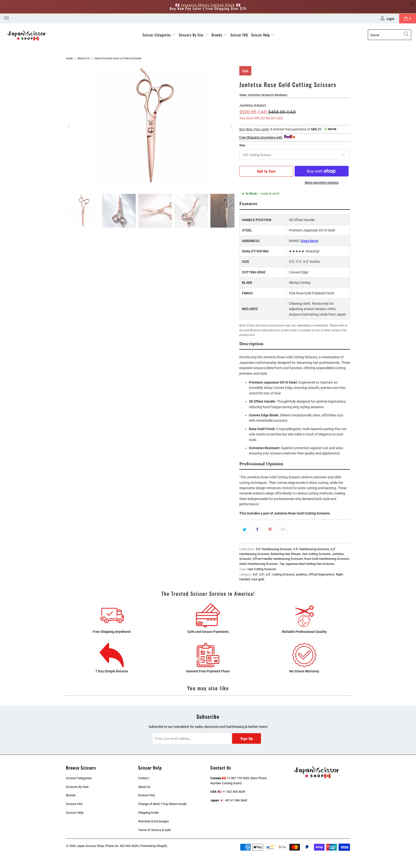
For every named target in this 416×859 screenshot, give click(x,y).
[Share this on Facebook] (257, 530)
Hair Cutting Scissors (316, 554)
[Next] (231, 126)
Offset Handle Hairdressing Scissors (278, 559)
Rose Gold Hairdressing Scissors (326, 559)
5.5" (261, 574)
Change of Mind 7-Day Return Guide (162, 804)
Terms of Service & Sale (154, 830)
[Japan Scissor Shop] (27, 35)
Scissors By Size (191, 34)
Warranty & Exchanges (153, 821)
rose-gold (257, 579)
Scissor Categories (157, 34)
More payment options (321, 182)
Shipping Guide (148, 812)
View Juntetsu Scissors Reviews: (263, 95)
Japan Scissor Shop (90, 846)
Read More (309, 241)
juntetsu (301, 574)
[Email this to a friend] (283, 530)
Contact (143, 778)
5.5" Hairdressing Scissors (311, 549)
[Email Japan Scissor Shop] (6, 18)
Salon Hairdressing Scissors (258, 564)
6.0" (268, 574)
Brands (217, 34)
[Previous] (69, 126)
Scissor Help (261, 34)
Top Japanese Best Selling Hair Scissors (306, 564)
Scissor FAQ (239, 34)
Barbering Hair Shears (285, 554)
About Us (144, 787)
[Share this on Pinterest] (270, 530)
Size (242, 145)
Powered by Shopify (153, 846)
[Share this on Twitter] (244, 530)
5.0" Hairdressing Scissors (274, 549)
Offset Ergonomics (321, 574)
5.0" (255, 574)
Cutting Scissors (283, 574)
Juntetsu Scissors (252, 105)
